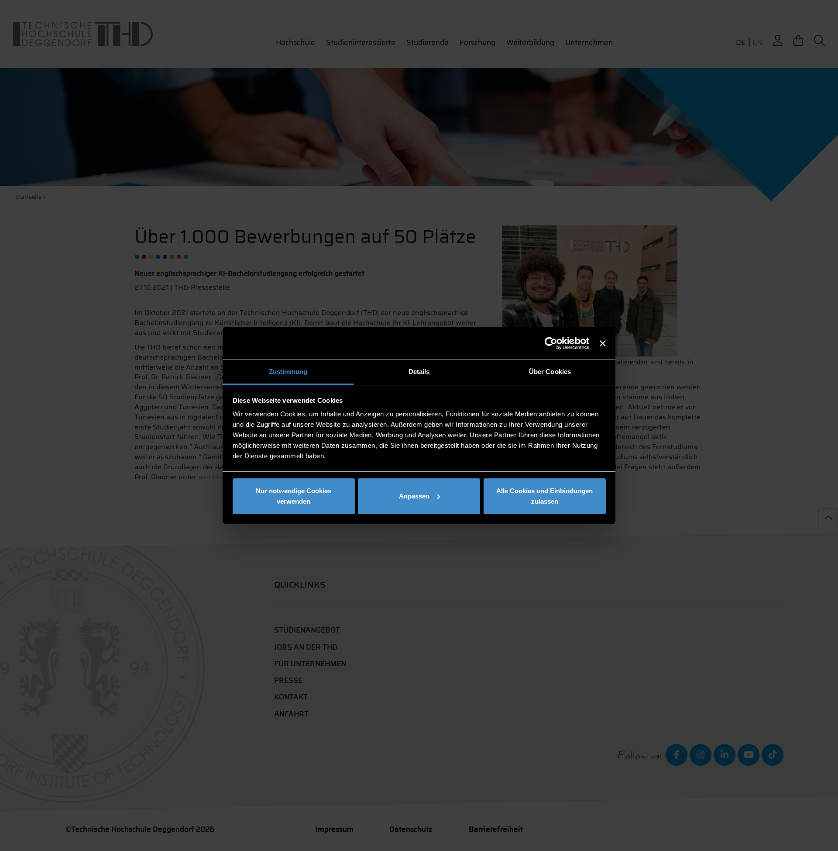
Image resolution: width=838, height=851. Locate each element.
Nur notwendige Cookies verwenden (293, 496)
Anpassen (414, 496)
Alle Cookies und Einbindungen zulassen (544, 496)
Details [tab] (419, 371)
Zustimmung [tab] (288, 371)
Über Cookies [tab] (550, 371)
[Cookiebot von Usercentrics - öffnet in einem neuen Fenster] (551, 343)
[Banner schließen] (603, 343)
